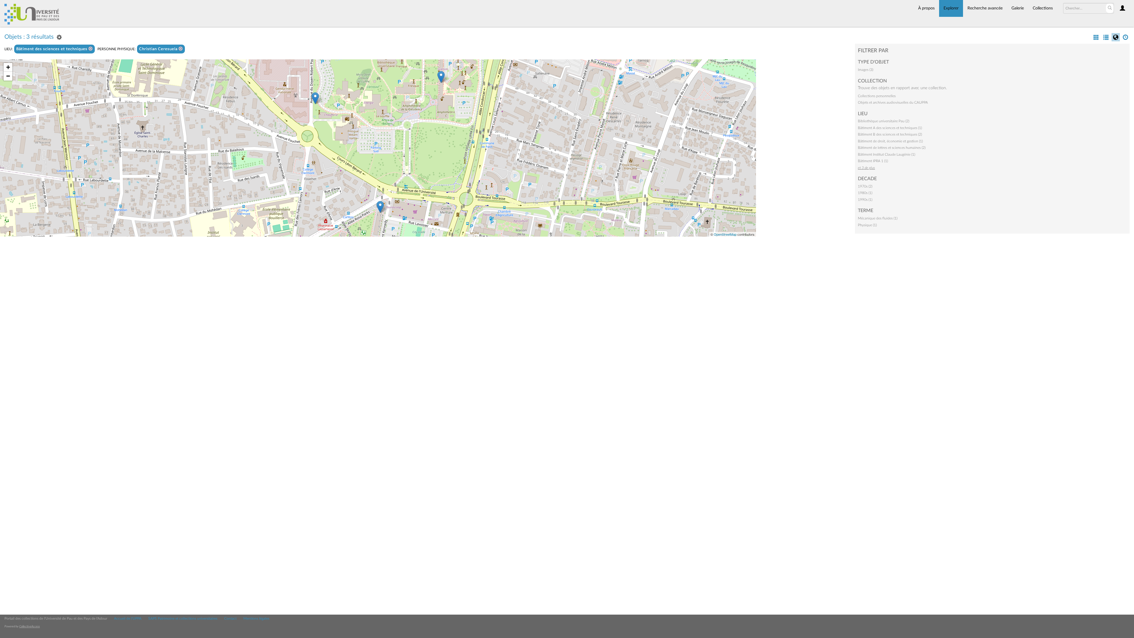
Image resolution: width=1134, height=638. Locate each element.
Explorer (951, 8)
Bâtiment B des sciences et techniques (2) (890, 134)
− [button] (8, 76)
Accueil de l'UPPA (127, 618)
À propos (926, 8)
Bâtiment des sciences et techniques (52, 49)
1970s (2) (865, 186)
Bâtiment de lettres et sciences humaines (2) (892, 147)
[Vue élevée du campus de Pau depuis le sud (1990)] (380, 207)
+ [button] (8, 67)
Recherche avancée (985, 8)
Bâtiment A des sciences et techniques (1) (890, 128)
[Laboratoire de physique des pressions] (441, 77)
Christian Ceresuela (159, 49)
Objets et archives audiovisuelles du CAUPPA (893, 102)
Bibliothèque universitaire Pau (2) (883, 121)
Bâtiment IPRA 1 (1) (873, 161)
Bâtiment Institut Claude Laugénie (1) (886, 154)
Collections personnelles (877, 96)
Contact (230, 618)
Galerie (1017, 8)
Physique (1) (867, 225)
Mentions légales (256, 618)
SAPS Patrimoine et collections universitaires (182, 618)
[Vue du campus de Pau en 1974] (315, 98)
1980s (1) (865, 193)
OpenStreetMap (725, 234)
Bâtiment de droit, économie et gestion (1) (890, 141)
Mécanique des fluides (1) (877, 218)
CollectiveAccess (29, 626)
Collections (1043, 8)
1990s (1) (865, 199)
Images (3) (865, 69)
